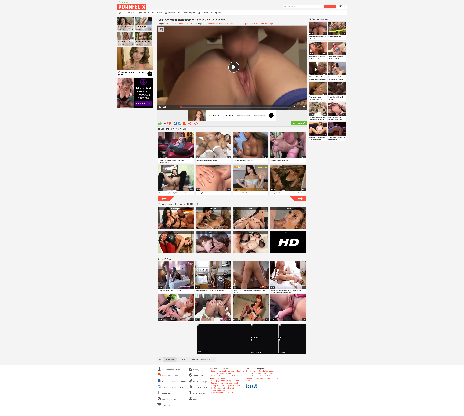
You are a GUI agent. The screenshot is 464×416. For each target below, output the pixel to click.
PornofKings (123, 2)
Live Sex (158, 12)
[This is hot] (160, 124)
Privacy (196, 369)
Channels (171, 12)
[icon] (119, 12)
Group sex (250, 373)
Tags (219, 12)
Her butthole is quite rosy (280, 160)
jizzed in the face (209, 23)
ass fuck (230, 23)
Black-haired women (266, 371)
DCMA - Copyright (200, 381)
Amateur (182, 23)
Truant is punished (218, 390)
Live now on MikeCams (242, 193)
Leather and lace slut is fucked (207, 160)
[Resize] (299, 107)
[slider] (236, 107)
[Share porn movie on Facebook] (175, 124)
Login (195, 399)
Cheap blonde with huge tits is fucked (225, 385)
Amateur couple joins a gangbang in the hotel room (317, 119)
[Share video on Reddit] (185, 124)
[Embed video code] (196, 124)
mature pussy (239, 23)
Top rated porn (206, 12)
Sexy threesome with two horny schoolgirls (227, 371)
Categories (130, 12)
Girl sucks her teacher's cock (222, 392)
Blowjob (288, 209)
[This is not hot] (169, 124)
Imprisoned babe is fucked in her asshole (335, 78)
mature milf (263, 23)
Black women (260, 378)
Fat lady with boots (218, 378)
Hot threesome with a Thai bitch (223, 388)
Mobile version (167, 393)
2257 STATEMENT (200, 387)
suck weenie (221, 23)
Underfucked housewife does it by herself (336, 138)
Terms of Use (198, 375)
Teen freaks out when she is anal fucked (335, 58)
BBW (251, 233)
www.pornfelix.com (169, 399)
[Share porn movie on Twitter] (180, 124)
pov (246, 23)
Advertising (165, 405)
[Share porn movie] (190, 124)
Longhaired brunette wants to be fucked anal (286, 193)
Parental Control (199, 393)
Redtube (170, 23)
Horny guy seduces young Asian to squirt (227, 380)
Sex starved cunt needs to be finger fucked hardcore (317, 139)
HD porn (288, 233)
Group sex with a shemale (221, 373)
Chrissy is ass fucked (203, 193)
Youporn (263, 376)
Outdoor (270, 378)
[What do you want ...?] (330, 6)
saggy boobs (274, 23)
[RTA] (251, 387)
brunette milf (253, 23)
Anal (188, 23)
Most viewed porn (187, 12)
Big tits (258, 373)
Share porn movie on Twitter (172, 387)
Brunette (194, 23)
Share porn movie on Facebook (173, 381)
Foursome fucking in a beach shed (224, 383)
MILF (176, 23)
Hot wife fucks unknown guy (243, 160)
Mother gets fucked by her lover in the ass (316, 98)
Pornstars (145, 12)
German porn (175, 209)
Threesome (213, 233)
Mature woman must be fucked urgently (317, 58)
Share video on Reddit (170, 375)
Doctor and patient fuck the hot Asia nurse (227, 376)
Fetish (176, 233)
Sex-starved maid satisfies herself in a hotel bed (335, 119)
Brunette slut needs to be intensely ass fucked (317, 38)
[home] (159, 359)
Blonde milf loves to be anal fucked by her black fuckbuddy (317, 79)
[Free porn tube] (143, 9)
